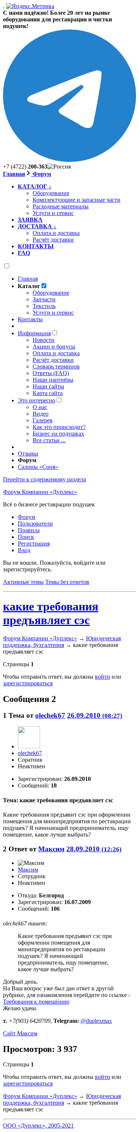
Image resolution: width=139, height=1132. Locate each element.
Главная (14, 174)
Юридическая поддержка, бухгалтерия (62, 641)
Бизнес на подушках (58, 433)
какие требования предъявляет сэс (50, 613)
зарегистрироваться (28, 683)
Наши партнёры (53, 380)
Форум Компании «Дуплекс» (40, 492)
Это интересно (36, 400)
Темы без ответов (67, 582)
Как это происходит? (59, 427)
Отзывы (28, 453)
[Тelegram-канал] (69, 160)
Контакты (30, 319)
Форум (41, 174)
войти (102, 677)
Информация (34, 333)
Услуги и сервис (53, 312)
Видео (41, 414)
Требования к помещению (36, 1001)
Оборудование (51, 293)
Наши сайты (48, 386)
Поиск (26, 537)
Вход (24, 550)
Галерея (42, 420)
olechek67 (50, 715)
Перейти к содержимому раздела (44, 479)
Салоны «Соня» (38, 467)
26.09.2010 (94, 715)
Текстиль (44, 306)
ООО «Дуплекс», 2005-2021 (38, 1125)
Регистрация (34, 543)
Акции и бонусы (54, 346)
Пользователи (35, 523)
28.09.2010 (94, 849)
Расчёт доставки (53, 360)
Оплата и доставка (56, 353)
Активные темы (23, 582)
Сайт (20, 1033)
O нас (40, 407)
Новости (43, 340)
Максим (51, 849)
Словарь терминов (56, 366)
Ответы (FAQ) (51, 373)
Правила (29, 530)
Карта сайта (48, 393)
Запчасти (44, 299)
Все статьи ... (49, 440)
